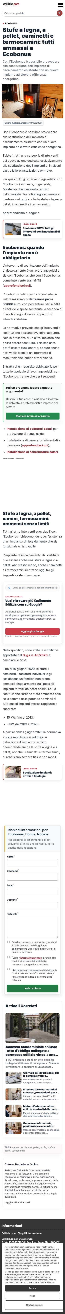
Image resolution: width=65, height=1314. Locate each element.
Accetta (32, 1288)
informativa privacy (31, 957)
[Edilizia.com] (11, 4)
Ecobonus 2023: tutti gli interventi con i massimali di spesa (41, 231)
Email (10, 885)
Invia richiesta (32, 988)
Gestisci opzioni (34, 1305)
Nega (32, 1296)
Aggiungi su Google (32, 631)
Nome (11, 856)
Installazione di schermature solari (32, 452)
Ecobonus (11, 23)
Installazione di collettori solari (29, 428)
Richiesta (12, 913)
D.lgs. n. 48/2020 (35, 655)
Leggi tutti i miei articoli (17, 1202)
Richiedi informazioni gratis (33, 416)
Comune (12, 899)
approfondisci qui (17, 285)
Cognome (13, 870)
